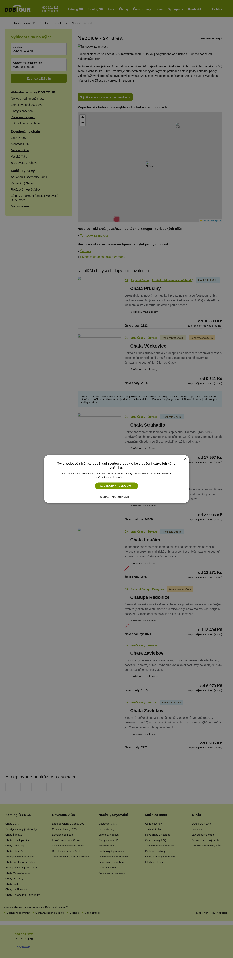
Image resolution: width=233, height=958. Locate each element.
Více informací (130, 477)
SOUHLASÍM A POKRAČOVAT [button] (116, 485)
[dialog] (116, 479)
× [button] (185, 458)
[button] (116, 496)
